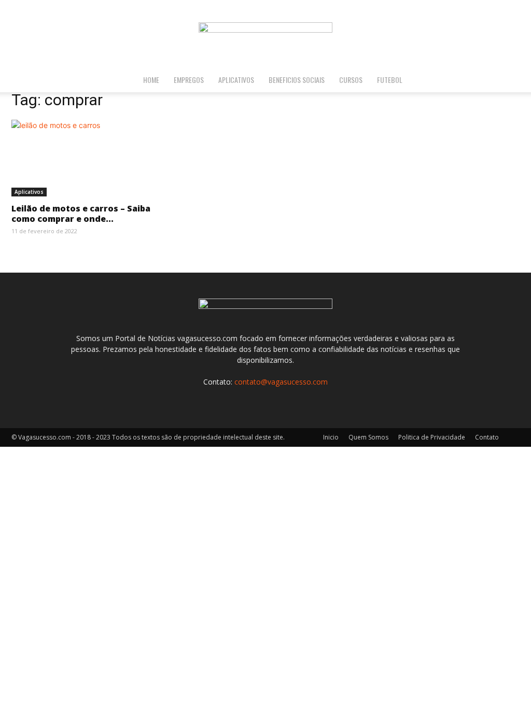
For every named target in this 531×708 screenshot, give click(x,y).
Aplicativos (236, 79)
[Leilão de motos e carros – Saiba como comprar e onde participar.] (89, 158)
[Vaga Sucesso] (265, 34)
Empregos (189, 79)
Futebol (389, 79)
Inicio (331, 437)
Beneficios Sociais (297, 79)
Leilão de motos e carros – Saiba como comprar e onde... (80, 213)
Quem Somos (368, 437)
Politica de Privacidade (431, 437)
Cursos (350, 79)
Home (151, 79)
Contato (487, 437)
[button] (518, 81)
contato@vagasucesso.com (281, 382)
